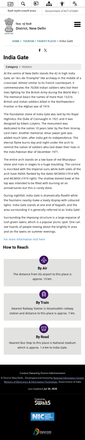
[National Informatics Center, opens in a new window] (42, 417)
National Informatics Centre (68, 377)
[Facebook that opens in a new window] (39, 50)
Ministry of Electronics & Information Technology (30, 381)
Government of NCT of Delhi (61, 11)
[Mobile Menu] (77, 24)
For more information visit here (24, 239)
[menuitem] (10, 3)
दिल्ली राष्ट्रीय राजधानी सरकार (22, 11)
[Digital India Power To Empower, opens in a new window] (42, 432)
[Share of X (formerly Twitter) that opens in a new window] (45, 50)
